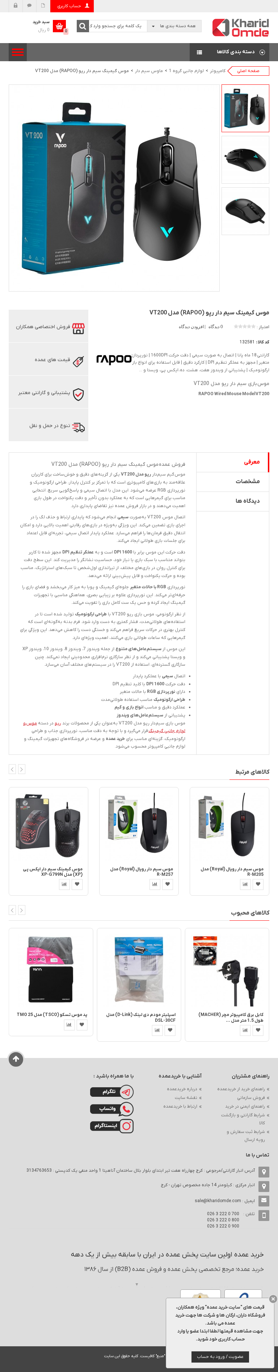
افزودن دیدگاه (192, 326)
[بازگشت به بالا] (16, 1059)
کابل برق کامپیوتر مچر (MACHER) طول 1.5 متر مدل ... (231, 1017)
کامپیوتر (218, 71)
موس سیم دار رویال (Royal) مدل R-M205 (232, 872)
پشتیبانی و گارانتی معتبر (44, 392)
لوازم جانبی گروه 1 (186, 71)
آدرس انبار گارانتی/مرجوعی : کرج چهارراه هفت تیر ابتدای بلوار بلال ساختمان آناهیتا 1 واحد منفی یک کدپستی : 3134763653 (140, 1171)
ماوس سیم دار (149, 71)
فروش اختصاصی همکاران (43, 326)
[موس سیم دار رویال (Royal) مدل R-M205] (229, 826)
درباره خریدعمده (182, 1089)
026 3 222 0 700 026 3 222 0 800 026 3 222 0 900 (223, 1220)
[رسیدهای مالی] (43, 6)
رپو (58, 723)
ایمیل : (225, 1201)
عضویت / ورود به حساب (220, 1357)
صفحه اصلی (248, 71)
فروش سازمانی (251, 1098)
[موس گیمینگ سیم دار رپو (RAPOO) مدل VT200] (245, 108)
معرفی (252, 462)
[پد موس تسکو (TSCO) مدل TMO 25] (50, 970)
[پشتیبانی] (29, 6)
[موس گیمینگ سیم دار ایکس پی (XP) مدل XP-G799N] (48, 826)
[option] (245, 108)
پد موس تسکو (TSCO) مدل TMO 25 (52, 1015)
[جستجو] (83, 26)
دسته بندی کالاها (229, 52)
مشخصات (248, 481)
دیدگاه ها (248, 501)
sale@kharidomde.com (218, 1201)
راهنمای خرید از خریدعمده (241, 1089)
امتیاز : (263, 327)
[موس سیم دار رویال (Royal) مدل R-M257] (139, 826)
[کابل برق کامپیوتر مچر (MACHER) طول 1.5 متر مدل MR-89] (227, 970)
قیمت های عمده (52, 359)
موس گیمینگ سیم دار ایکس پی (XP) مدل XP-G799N (53, 872)
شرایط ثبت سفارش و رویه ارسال (246, 1136)
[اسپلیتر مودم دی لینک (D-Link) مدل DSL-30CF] (138, 970)
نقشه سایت (186, 1098)
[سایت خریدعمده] (241, 27)
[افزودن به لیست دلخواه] (77, 884)
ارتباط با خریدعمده (180, 1106)
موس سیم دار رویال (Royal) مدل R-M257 (141, 872)
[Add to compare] (64, 884)
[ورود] (15, 6)
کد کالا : (262, 342)
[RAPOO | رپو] (114, 359)
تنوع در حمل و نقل (49, 425)
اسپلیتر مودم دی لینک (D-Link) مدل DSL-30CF (141, 1017)
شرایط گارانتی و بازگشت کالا (243, 1119)
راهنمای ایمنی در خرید (245, 1106)
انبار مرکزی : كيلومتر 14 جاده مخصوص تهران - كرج (208, 1185)
